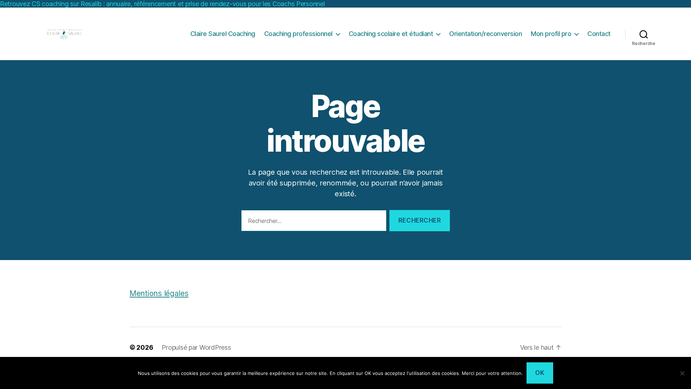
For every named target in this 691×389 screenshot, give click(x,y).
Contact (599, 33)
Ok (539, 372)
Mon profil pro (551, 33)
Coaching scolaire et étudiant (391, 33)
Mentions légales (159, 293)
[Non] (682, 373)
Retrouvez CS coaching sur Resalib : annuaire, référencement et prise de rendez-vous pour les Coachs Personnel (162, 4)
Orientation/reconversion (485, 33)
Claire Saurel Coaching (222, 33)
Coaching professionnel (298, 33)
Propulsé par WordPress (196, 347)
